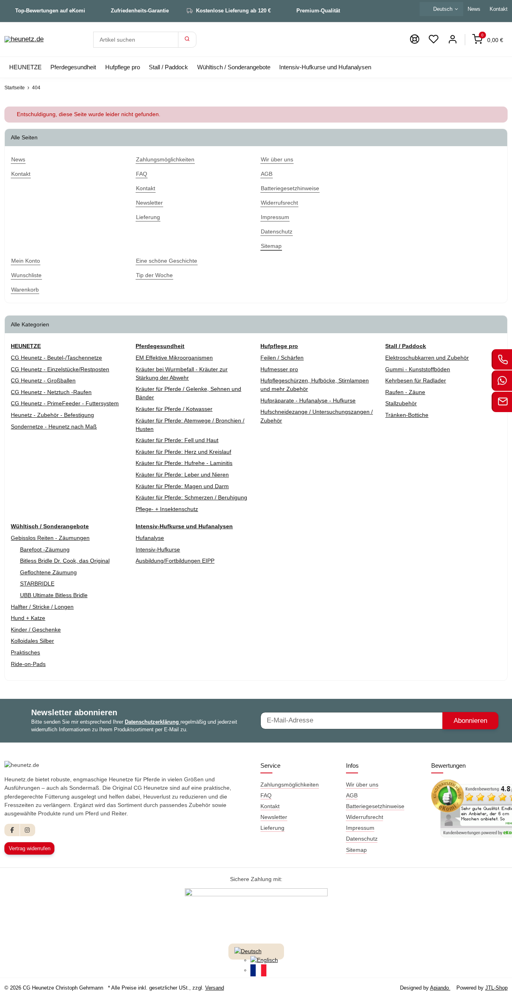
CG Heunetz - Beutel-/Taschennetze (56, 357)
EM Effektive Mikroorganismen (174, 357)
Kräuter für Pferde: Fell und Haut (177, 440)
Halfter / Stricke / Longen (42, 607)
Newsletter (273, 817)
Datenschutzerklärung (152, 722)
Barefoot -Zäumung (45, 549)
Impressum (360, 828)
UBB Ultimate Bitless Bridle (54, 595)
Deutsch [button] (442, 9)
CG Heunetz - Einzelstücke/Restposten (60, 369)
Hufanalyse (150, 538)
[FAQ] (414, 39)
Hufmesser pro (279, 369)
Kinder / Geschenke (36, 629)
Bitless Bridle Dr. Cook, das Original (65, 560)
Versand (214, 988)
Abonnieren (470, 720)
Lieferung (272, 828)
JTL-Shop (496, 988)
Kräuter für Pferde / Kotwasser (174, 409)
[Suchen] (187, 40)
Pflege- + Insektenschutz (167, 509)
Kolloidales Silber (32, 641)
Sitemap (356, 850)
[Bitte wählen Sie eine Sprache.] (248, 951)
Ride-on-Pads (28, 664)
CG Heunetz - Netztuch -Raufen (51, 392)
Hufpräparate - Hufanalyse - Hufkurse (308, 400)
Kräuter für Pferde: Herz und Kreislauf (183, 452)
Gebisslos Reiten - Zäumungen (50, 538)
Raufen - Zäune (405, 392)
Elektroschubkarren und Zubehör (427, 357)
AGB (352, 795)
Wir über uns (362, 784)
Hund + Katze (28, 618)
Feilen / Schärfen (282, 357)
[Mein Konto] (452, 39)
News (474, 9)
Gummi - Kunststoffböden (417, 369)
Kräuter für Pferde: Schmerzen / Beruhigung (191, 497)
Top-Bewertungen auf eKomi (50, 11)
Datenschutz (362, 838)
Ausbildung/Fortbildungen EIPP (175, 560)
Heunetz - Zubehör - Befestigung (52, 415)
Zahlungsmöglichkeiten (289, 784)
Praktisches (25, 652)
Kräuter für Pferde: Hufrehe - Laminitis (184, 463)
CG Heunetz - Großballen (43, 380)
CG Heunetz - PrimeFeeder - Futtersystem (65, 403)
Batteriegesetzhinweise (375, 806)
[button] (433, 39)
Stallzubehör (401, 403)
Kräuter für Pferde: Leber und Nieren (182, 474)
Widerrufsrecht (364, 817)
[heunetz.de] (24, 39)
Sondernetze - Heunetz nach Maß (54, 426)
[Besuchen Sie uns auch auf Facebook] (12, 830)
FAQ (266, 795)
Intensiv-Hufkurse (158, 549)
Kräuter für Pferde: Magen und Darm (182, 486)
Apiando (440, 988)
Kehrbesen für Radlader (415, 380)
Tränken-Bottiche (406, 415)
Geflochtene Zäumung (48, 572)
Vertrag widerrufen (29, 848)
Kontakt (270, 806)
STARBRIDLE (37, 583)
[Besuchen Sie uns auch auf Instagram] (27, 830)
